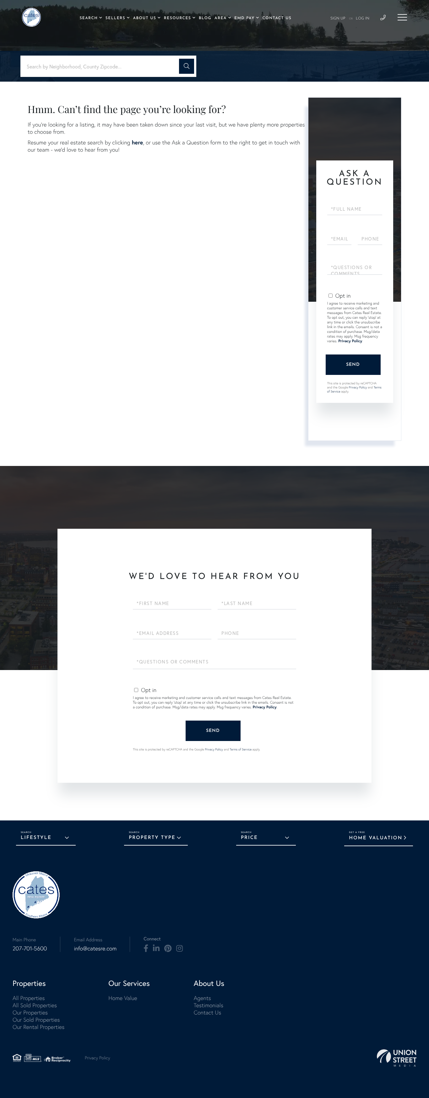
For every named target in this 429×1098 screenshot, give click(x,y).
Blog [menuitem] (205, 18)
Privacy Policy (350, 341)
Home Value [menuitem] (122, 998)
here (137, 142)
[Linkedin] (156, 948)
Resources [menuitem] (177, 18)
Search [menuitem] (88, 18)
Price (249, 838)
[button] (186, 66)
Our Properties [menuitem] (30, 1012)
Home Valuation (375, 838)
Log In (362, 18)
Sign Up (337, 18)
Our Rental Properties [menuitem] (38, 1026)
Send (353, 364)
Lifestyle (36, 838)
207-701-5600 (30, 948)
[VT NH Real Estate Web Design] (396, 1058)
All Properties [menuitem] (29, 998)
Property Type (152, 838)
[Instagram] (179, 948)
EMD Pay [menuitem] (244, 18)
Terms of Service (241, 749)
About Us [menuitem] (144, 18)
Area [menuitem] (221, 18)
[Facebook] (146, 948)
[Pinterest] (167, 948)
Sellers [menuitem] (115, 18)
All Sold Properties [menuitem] (35, 1005)
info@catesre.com (95, 948)
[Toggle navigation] (402, 17)
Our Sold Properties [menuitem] (36, 1019)
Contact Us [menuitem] (276, 18)
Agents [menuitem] (202, 998)
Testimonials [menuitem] (208, 1005)
